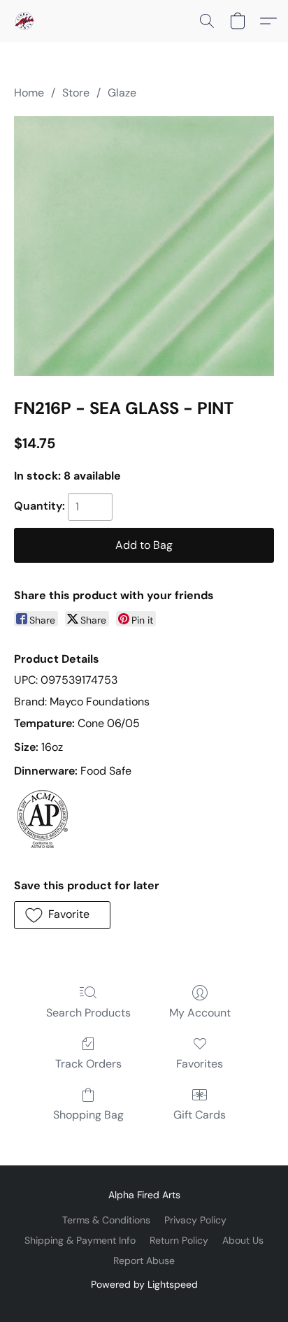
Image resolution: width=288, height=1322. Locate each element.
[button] (25, 21)
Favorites (199, 1063)
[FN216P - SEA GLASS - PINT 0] (144, 246)
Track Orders (88, 1063)
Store (75, 92)
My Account (200, 1012)
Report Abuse (144, 1260)
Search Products (88, 1012)
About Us (243, 1240)
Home (29, 92)
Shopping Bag (88, 1114)
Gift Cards (199, 1114)
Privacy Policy (195, 1220)
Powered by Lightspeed (144, 1284)
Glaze (122, 92)
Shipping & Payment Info (80, 1240)
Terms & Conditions (106, 1220)
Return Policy (179, 1240)
